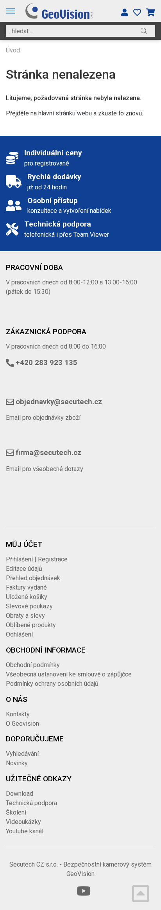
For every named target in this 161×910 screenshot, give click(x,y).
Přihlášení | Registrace (37, 559)
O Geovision (22, 723)
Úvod (13, 50)
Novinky (17, 763)
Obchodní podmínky (33, 665)
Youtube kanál (24, 831)
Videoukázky (23, 821)
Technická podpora (31, 803)
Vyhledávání (22, 753)
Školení (16, 812)
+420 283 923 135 (46, 362)
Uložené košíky (26, 597)
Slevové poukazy (29, 606)
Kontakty (18, 714)
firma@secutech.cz (48, 452)
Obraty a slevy (25, 615)
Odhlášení (19, 634)
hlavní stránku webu (65, 113)
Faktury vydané (26, 587)
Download (19, 793)
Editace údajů (24, 568)
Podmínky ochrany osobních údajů (52, 683)
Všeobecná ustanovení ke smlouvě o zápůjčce (69, 674)
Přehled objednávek (33, 578)
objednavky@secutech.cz (59, 401)
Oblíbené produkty (31, 625)
